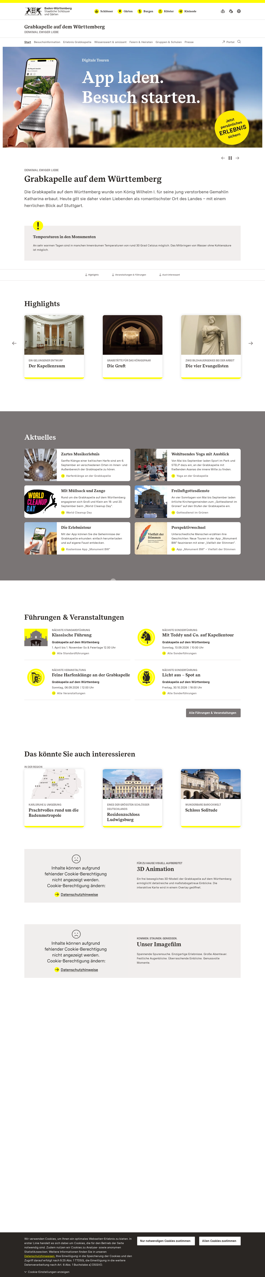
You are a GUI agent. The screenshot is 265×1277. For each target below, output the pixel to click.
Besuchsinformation (47, 42)
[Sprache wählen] (239, 11)
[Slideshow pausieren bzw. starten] (230, 158)
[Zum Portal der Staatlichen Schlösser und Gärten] (48, 11)
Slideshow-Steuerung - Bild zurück (223, 158)
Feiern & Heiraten (141, 42)
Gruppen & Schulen (169, 42)
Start (27, 42)
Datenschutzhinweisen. (39, 1256)
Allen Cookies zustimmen (219, 1241)
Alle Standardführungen (73, 653)
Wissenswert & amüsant (110, 42)
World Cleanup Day (79, 512)
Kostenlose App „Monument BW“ (88, 549)
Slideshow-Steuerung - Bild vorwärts (237, 158)
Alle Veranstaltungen (71, 693)
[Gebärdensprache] (231, 11)
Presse (189, 42)
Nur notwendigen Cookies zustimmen (165, 1241)
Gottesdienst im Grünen (192, 512)
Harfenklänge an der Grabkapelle (88, 476)
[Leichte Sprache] (223, 11)
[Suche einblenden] (239, 42)
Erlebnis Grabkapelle (77, 42)
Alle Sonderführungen (181, 653)
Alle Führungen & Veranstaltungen (212, 713)
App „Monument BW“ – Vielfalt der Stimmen (205, 549)
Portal (230, 42)
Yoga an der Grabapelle (192, 476)
